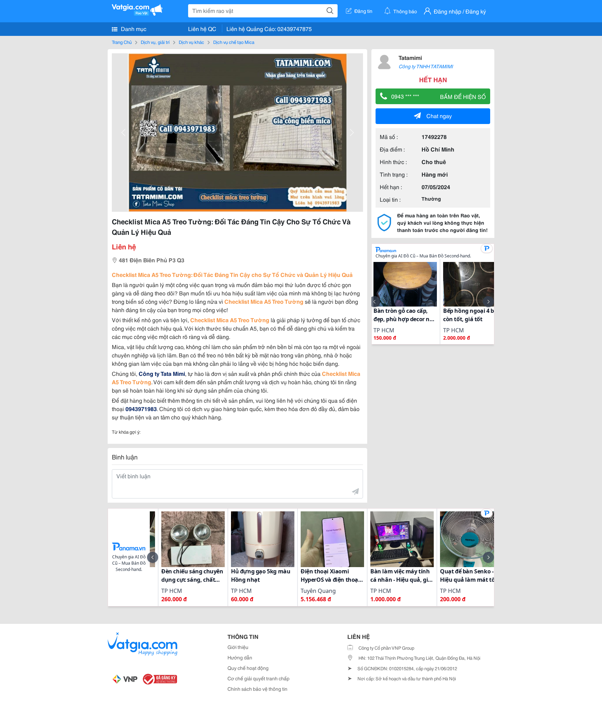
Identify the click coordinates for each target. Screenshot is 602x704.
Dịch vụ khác (191, 42)
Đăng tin (363, 10)
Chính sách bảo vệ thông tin (257, 688)
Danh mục (132, 28)
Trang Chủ (122, 42)
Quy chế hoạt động (248, 667)
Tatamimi (410, 57)
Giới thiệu (237, 646)
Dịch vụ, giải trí (155, 42)
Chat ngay (439, 115)
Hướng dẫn (239, 657)
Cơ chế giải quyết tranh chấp (258, 678)
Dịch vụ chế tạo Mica (233, 42)
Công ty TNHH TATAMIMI (426, 66)
